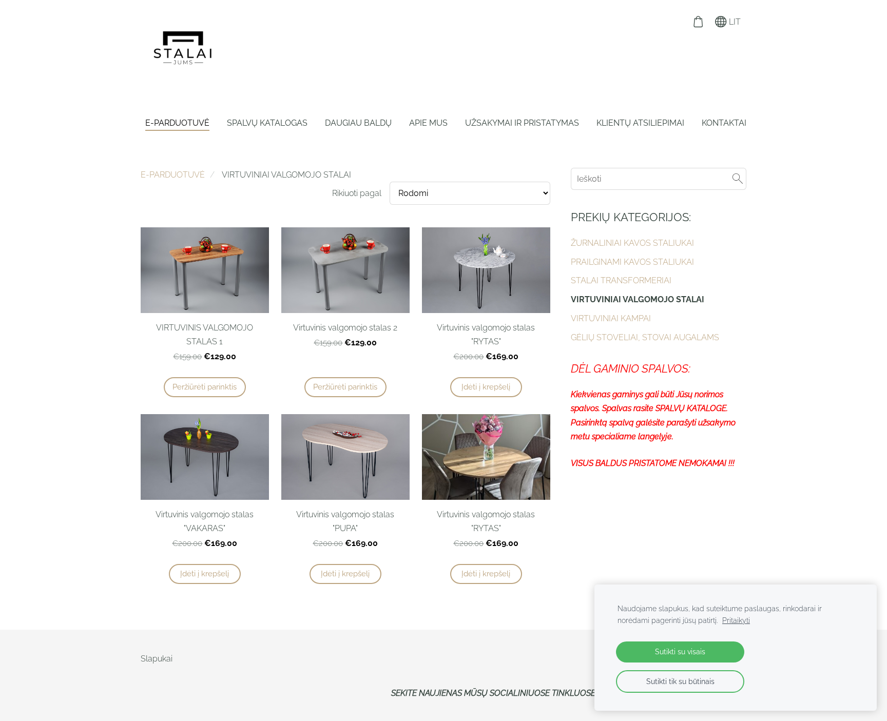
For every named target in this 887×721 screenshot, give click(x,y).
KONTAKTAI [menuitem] (724, 123)
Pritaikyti (736, 620)
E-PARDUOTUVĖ (173, 175)
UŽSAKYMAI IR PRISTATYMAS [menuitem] (522, 123)
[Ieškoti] (737, 178)
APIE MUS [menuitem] (428, 123)
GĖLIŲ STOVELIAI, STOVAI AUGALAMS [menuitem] (645, 337)
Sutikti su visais (680, 651)
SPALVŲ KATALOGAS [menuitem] (267, 123)
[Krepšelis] (697, 21)
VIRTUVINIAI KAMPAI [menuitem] (611, 318)
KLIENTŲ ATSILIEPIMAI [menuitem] (640, 123)
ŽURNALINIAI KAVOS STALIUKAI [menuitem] (632, 243)
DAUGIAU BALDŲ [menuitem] (358, 123)
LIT (734, 22)
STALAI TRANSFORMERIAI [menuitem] (621, 280)
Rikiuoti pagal (356, 193)
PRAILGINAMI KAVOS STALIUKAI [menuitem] (632, 262)
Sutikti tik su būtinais (680, 681)
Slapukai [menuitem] (156, 659)
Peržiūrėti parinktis (204, 387)
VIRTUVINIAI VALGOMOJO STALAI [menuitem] (637, 299)
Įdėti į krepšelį (485, 387)
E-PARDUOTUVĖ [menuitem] (177, 123)
